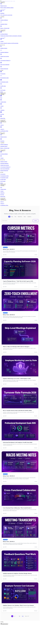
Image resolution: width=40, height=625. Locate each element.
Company (2, 120)
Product (2, 2)
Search (35, 220)
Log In (1, 205)
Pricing (1, 91)
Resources (2, 93)
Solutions (2, 30)
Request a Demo (5, 205)
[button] (9, 217)
